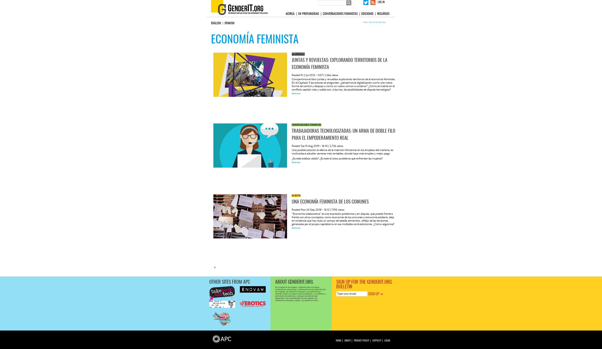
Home (338, 340)
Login (387, 340)
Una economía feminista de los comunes (330, 202)
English (216, 23)
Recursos (383, 14)
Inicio (365, 22)
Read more (296, 93)
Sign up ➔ (375, 294)
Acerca (290, 14)
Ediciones (367, 14)
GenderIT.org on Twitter (365, 2)
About (347, 340)
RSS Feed (372, 2)
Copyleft (376, 340)
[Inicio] (243, 8)
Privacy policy (361, 340)
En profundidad (308, 14)
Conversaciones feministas (340, 14)
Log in (381, 2)
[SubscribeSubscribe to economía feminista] (214, 266)
